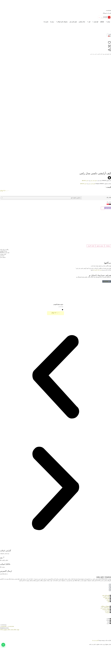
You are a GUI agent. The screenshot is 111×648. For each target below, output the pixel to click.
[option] (110, 204)
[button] (55, 377)
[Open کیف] (87, 22)
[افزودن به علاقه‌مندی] (102, 208)
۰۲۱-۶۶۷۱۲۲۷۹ (108, 10)
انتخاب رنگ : (108, 197)
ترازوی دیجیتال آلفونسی (58, 304)
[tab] (108, 246)
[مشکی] (62, 309)
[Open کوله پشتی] (92, 22)
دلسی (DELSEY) (85, 180)
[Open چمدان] (106, 22)
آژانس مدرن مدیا (95, 640)
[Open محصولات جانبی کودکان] (56, 22)
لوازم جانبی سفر (106, 54)
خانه (110, 54)
